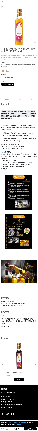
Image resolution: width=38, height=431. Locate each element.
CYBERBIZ (18, 424)
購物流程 (3, 392)
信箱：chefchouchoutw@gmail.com (12, 405)
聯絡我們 (15, 392)
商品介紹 (7, 99)
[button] (36, 364)
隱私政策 (9, 392)
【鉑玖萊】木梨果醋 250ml (13, 372)
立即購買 (30, 429)
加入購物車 (16, 429)
